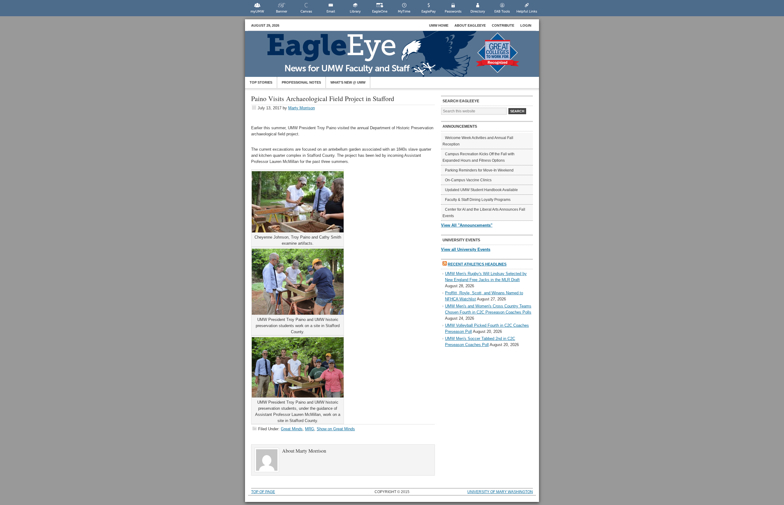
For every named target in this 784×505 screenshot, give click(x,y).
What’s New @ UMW (347, 82)
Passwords (453, 11)
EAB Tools (502, 11)
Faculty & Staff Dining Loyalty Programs (478, 200)
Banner (281, 11)
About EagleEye (470, 25)
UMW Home (438, 25)
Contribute (503, 25)
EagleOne (379, 11)
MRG (309, 429)
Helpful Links (526, 11)
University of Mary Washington (500, 492)
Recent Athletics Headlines (477, 264)
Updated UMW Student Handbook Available (481, 190)
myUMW (257, 11)
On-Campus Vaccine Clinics (468, 180)
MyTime (404, 11)
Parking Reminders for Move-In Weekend (479, 170)
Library (355, 11)
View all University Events (465, 249)
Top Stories (261, 82)
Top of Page (263, 492)
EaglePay (428, 11)
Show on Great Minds (336, 429)
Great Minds (292, 429)
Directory (477, 11)
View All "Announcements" (466, 225)
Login (525, 25)
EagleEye (398, 57)
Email (330, 11)
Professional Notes (301, 82)
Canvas (306, 11)
